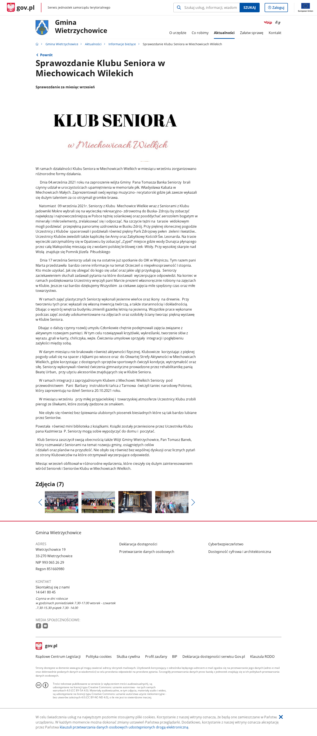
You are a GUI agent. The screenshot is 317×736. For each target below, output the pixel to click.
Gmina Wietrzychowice (62, 44)
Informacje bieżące (122, 44)
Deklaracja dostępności (138, 544)
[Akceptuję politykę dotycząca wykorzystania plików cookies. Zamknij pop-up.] (281, 717)
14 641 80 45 (46, 592)
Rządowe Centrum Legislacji (58, 656)
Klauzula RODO (262, 656)
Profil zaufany (156, 656)
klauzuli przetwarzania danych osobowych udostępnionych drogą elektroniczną (124, 727)
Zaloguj (280, 8)
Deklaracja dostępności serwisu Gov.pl (213, 656)
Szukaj (249, 7)
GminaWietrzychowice (81, 26)
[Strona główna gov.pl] (37, 44)
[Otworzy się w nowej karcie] (38, 626)
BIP (174, 656)
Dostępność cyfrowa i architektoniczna (239, 551)
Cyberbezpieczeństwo (225, 544)
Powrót (46, 55)
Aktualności (93, 44)
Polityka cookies (99, 656)
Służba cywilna (128, 656)
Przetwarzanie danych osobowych (146, 551)
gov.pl (51, 646)
